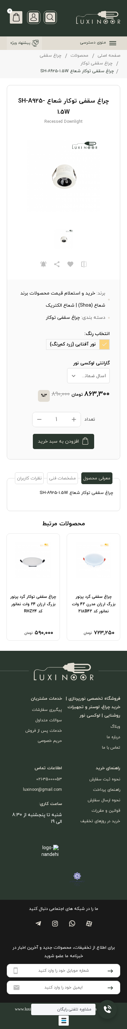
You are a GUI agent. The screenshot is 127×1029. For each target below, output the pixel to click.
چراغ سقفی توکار (96, 63)
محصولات (79, 56)
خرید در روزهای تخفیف (100, 821)
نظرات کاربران (29, 478)
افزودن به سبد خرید (58, 441)
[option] (93, 586)
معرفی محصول (96, 478)
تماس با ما (111, 747)
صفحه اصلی (109, 56)
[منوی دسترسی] (111, 43)
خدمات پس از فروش (43, 730)
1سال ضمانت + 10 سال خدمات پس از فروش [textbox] (86, 376)
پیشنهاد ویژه (20, 43)
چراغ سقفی (50, 56)
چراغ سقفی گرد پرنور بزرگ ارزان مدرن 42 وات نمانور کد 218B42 (93, 604)
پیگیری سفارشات (47, 710)
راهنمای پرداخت (106, 789)
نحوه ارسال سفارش (104, 800)
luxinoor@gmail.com (42, 789)
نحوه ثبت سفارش (104, 779)
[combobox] (88, 375)
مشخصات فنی (62, 478)
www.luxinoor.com (30, 1009)
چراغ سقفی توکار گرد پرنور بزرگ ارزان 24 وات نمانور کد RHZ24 (33, 604)
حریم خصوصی (50, 741)
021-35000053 (49, 779)
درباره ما (113, 737)
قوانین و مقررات (105, 810)
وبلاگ (115, 726)
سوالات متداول (48, 720)
